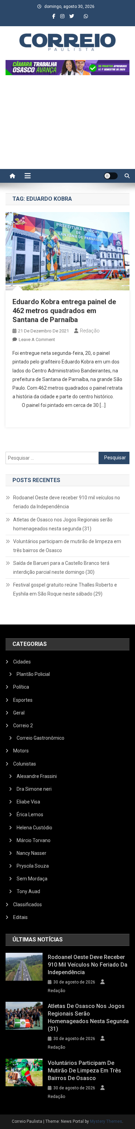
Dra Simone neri (34, 789)
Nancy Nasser (31, 853)
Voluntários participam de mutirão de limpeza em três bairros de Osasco (67, 546)
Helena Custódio (34, 827)
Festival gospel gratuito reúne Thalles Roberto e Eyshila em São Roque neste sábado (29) (65, 589)
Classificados (27, 904)
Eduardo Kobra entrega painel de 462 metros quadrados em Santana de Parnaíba (64, 311)
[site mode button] (111, 175)
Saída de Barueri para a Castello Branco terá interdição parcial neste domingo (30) (61, 567)
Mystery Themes (106, 1121)
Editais (20, 917)
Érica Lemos (30, 814)
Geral (19, 713)
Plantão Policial (33, 674)
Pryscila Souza (33, 866)
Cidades (22, 662)
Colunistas (24, 764)
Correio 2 (23, 725)
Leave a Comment (37, 339)
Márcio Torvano (34, 840)
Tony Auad (28, 891)
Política (21, 687)
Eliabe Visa (28, 802)
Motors (21, 750)
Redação (90, 330)
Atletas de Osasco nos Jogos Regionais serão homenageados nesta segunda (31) (62, 524)
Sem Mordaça (32, 878)
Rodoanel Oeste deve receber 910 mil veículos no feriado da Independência (66, 502)
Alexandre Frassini (37, 776)
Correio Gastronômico (40, 738)
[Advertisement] (67, 126)
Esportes (23, 700)
